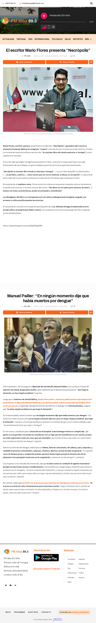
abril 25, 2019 (39, 56)
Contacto (46, 612)
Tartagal (21, 39)
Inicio (8, 612)
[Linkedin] (15, 585)
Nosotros (33, 612)
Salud (68, 39)
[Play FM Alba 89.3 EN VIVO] (44, 16)
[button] (92, 4)
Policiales (57, 39)
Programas (19, 612)
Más (87, 39)
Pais (30, 39)
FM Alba (27, 56)
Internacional (42, 39)
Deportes (78, 39)
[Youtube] (11, 585)
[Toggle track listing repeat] (53, 27)
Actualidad (8, 39)
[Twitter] (6, 585)
